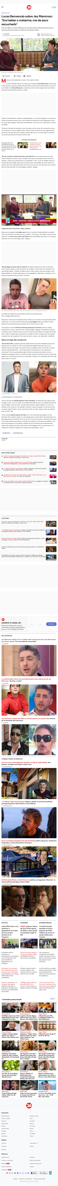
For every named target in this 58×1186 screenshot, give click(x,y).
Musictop (4, 1149)
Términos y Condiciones (25, 1179)
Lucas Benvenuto (18, 433)
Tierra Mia (4, 1146)
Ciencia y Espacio (6, 1118)
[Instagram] (9, 1173)
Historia (3, 1126)
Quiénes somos (5, 1157)
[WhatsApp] (23, 1173)
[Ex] (12, 1173)
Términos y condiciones (7, 1160)
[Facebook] (7, 1173)
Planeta (31, 1128)
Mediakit (5, 1163)
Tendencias (4, 1136)
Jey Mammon (26, 84)
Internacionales (45, 923)
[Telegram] (25, 1173)
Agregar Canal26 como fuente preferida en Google (47, 34)
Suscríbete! (51, 624)
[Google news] (28, 1173)
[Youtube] (15, 1173)
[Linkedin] (17, 1173)
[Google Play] (44, 1173)
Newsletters (6, 1169)
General (32, 1123)
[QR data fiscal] (50, 1174)
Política (5, 923)
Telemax (32, 1146)
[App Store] (35, 1173)
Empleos (32, 1166)
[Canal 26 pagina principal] (29, 9)
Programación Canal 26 (35, 1163)
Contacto (32, 1157)
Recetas (3, 1133)
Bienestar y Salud (34, 1116)
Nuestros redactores (7, 1166)
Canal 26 (7, 34)
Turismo (32, 1136)
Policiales (4, 1131)
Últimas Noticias (5, 1116)
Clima (31, 1118)
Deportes (4, 1121)
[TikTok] (20, 1173)
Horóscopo (32, 1126)
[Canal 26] (29, 1106)
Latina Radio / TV (34, 1143)
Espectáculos (5, 13)
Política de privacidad (35, 1160)
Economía (24, 923)
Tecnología (32, 1133)
